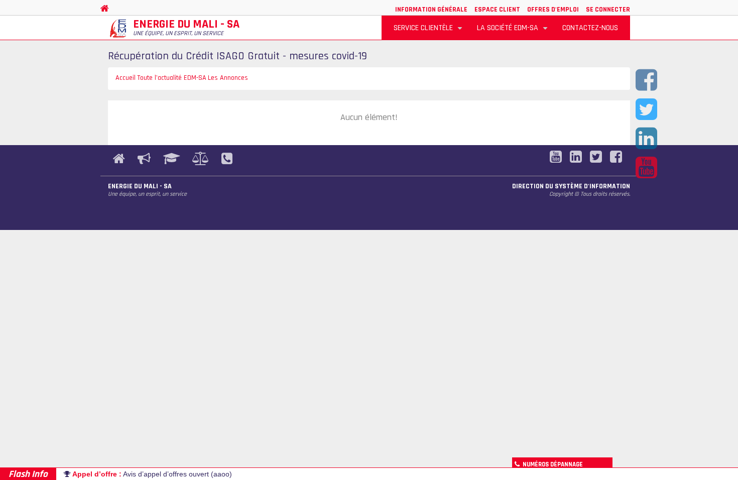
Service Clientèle (429, 31)
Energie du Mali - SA (186, 24)
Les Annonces (228, 77)
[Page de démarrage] (105, 8)
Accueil (125, 77)
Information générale (431, 9)
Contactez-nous (590, 28)
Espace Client (497, 9)
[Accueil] (118, 28)
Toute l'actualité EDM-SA (171, 77)
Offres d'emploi (553, 9)
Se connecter (608, 9)
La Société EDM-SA (513, 31)
